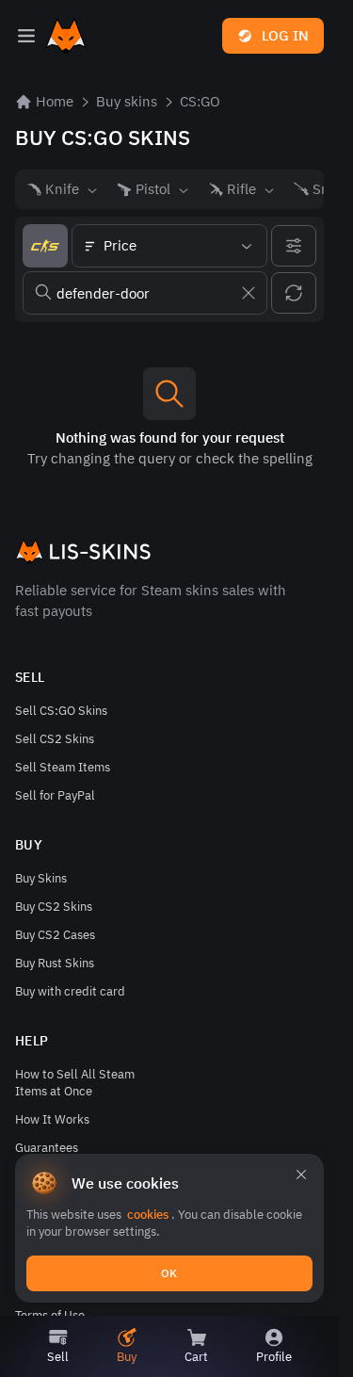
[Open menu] (26, 35)
